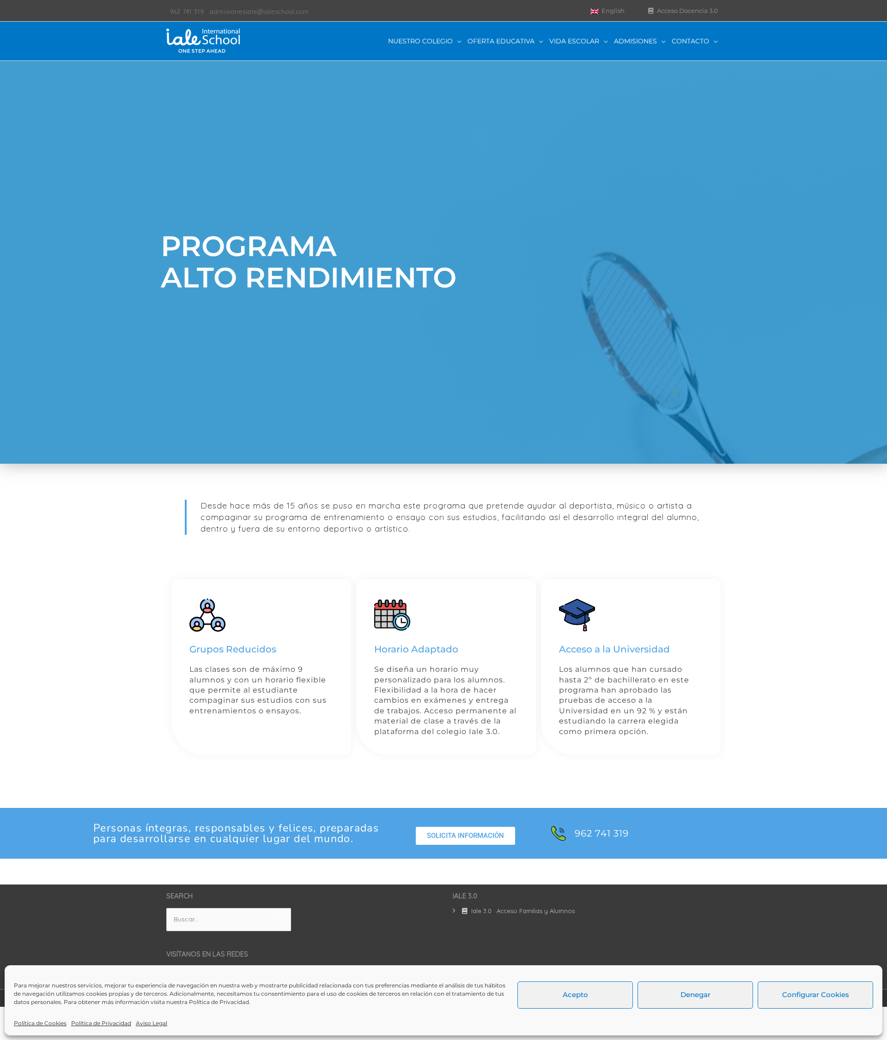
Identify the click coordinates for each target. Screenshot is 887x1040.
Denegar (695, 994)
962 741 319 (187, 11)
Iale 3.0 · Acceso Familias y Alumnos (522, 910)
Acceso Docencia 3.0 (687, 10)
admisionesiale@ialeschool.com (259, 11)
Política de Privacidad (219, 1001)
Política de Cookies (40, 1023)
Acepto (575, 994)
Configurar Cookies (815, 994)
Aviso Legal (151, 1023)
